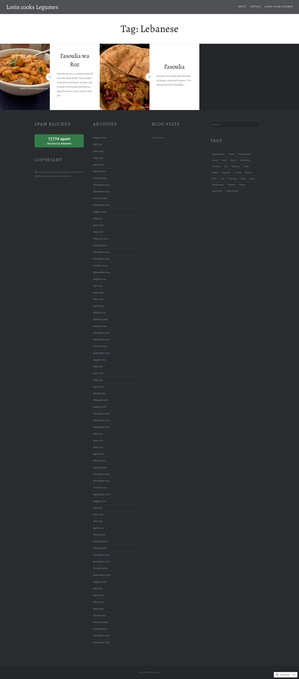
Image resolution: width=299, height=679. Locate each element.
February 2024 (100, 319)
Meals (248, 172)
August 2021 (99, 501)
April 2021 (98, 528)
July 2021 (97, 508)
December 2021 (101, 474)
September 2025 (101, 205)
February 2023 (100, 400)
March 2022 (99, 460)
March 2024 (99, 312)
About (242, 6)
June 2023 (98, 373)
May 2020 (98, 602)
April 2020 (98, 609)
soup (252, 178)
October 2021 (100, 487)
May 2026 (98, 158)
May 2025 (98, 232)
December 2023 (101, 333)
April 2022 (98, 454)
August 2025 (99, 212)
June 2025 (98, 225)
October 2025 (100, 198)
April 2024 (98, 306)
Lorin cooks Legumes (32, 7)
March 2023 (99, 393)
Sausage (233, 178)
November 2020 (101, 561)
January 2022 (100, 467)
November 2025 (101, 191)
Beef (224, 160)
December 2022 (101, 413)
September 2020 (102, 575)
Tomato (231, 184)
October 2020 (100, 568)
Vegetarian (217, 190)
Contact (255, 6)
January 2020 (100, 629)
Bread (233, 160)
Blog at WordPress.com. (149, 672)
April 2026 (98, 164)
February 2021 (100, 541)
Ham (246, 166)
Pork (214, 178)
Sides (243, 178)
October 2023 (100, 346)
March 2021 (99, 534)
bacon (232, 154)
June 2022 (98, 440)
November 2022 (101, 420)
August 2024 (99, 279)
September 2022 (101, 427)
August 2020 (99, 582)
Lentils (238, 172)
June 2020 (98, 595)
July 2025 (97, 218)
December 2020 (101, 555)
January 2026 (100, 178)
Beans (215, 160)
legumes (227, 172)
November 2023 (101, 339)
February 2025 (100, 238)
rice (223, 178)
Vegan (242, 184)
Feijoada (236, 166)
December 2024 (101, 252)
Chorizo (216, 166)
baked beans (245, 154)
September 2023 (101, 353)
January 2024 (100, 326)
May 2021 (98, 521)
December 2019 (101, 635)
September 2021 (101, 494)
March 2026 (99, 171)
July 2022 (98, 433)
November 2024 (101, 259)
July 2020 (98, 588)
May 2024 (98, 299)
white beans (232, 190)
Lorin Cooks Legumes (279, 6)
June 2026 (98, 151)
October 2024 (100, 265)
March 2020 (99, 615)
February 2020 (100, 622)
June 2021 (98, 514)
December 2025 (101, 185)
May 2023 (98, 380)
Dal (226, 166)
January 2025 (100, 245)
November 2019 (101, 642)
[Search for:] (235, 124)
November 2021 (101, 481)
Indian (215, 172)
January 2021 (100, 548)
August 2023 (99, 360)
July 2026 (98, 144)
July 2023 (97, 366)
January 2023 (100, 407)
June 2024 (98, 292)
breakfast (244, 160)
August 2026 (99, 137)
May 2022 (98, 447)
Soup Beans (218, 184)
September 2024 (101, 272)
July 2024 (97, 285)
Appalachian (218, 154)
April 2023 (98, 386)
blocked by (63, 141)
